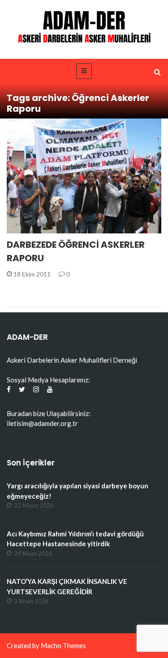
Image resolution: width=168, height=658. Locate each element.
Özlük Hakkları (43, 228)
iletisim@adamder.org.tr (42, 423)
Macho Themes (63, 645)
